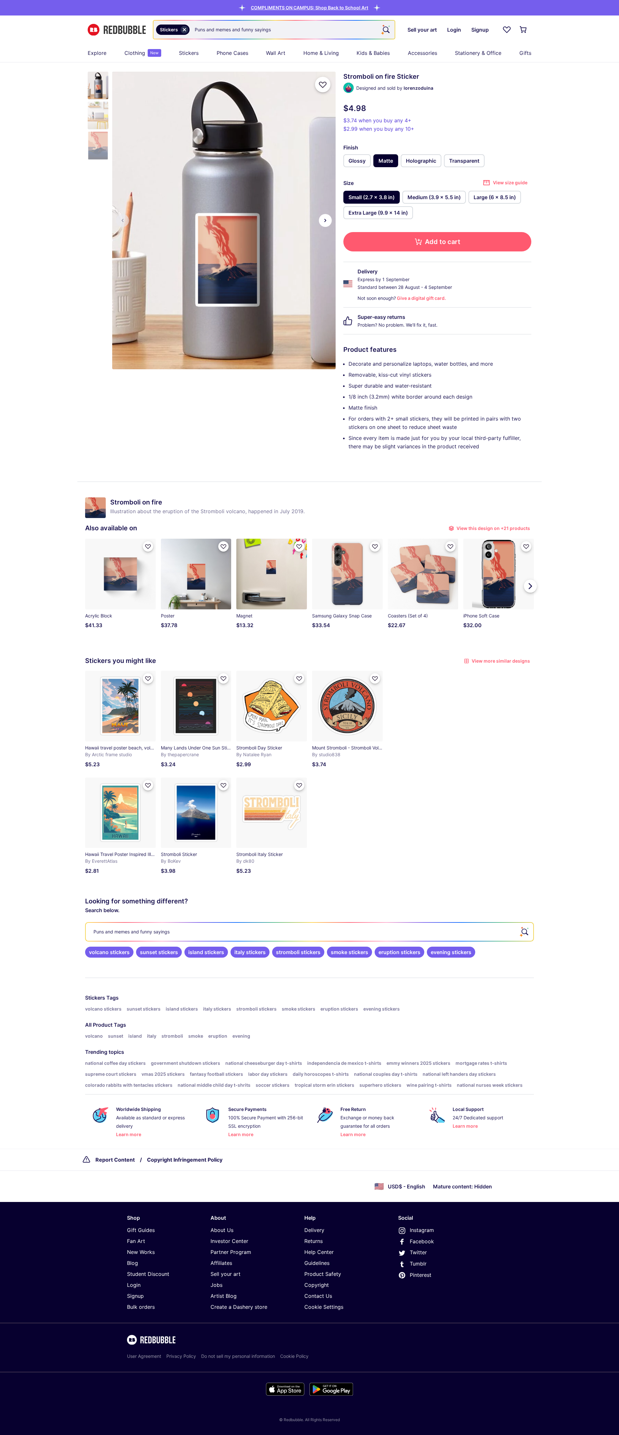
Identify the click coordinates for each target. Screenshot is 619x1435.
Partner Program (231, 1252)
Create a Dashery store (239, 1307)
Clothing (141, 53)
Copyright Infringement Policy (184, 1159)
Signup (135, 1296)
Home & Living (321, 53)
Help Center (319, 1252)
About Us (222, 1230)
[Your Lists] (507, 29)
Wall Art (275, 53)
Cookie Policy (294, 1356)
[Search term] (385, 29)
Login (134, 1285)
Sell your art (226, 1274)
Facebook (422, 1241)
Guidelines (316, 1263)
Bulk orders (141, 1307)
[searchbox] (309, 932)
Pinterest (420, 1275)
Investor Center (229, 1241)
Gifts (525, 53)
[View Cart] (523, 29)
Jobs (216, 1285)
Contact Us (318, 1296)
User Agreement (144, 1356)
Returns (313, 1241)
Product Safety (322, 1274)
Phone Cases (232, 53)
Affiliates (221, 1263)
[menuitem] (97, 53)
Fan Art (136, 1241)
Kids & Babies (373, 53)
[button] (309, 7)
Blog (132, 1263)
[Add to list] (322, 84)
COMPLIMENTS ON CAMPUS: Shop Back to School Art (309, 7)
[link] (109, 952)
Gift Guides (141, 1230)
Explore (97, 53)
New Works (141, 1252)
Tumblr (418, 1263)
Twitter (418, 1252)
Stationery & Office (478, 53)
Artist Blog (224, 1296)
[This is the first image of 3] (122, 220)
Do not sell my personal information (238, 1356)
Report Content (115, 1159)
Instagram (422, 1230)
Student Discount (148, 1274)
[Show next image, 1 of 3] (325, 220)
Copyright (316, 1285)
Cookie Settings (323, 1307)
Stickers (189, 53)
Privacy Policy (181, 1356)
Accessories (422, 53)
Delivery (314, 1230)
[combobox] (274, 30)
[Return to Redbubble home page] (117, 30)
